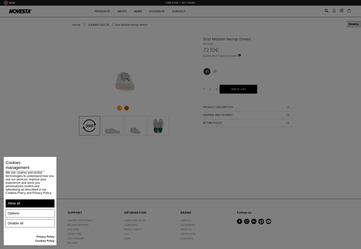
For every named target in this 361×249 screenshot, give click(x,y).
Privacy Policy (45, 236)
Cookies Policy (45, 240)
